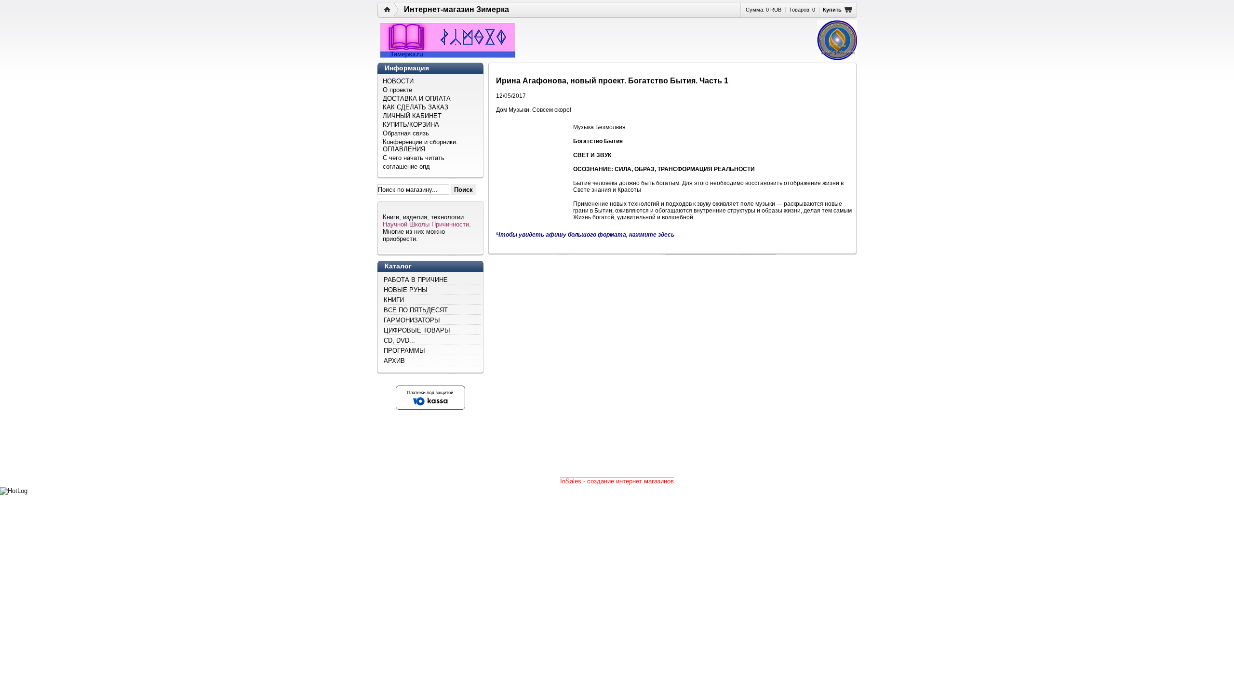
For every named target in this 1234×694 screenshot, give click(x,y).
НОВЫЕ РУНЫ (406, 290)
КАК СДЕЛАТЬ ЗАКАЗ (415, 107)
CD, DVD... (399, 340)
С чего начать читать (413, 157)
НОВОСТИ (398, 81)
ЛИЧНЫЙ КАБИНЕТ (412, 116)
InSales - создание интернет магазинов (617, 481)
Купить (832, 10)
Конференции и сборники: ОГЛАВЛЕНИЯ (420, 145)
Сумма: (763, 10)
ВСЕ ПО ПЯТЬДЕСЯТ (416, 310)
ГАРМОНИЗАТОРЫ (412, 320)
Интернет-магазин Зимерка (456, 9)
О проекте (397, 89)
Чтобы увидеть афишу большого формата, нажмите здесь (585, 234)
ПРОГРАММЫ (404, 350)
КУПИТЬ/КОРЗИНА (411, 124)
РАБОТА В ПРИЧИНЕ (416, 279)
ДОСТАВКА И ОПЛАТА (417, 98)
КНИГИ (394, 300)
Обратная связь (406, 133)
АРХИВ (394, 360)
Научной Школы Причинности (426, 224)
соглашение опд (406, 166)
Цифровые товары (417, 330)
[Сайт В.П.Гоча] (837, 40)
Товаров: (802, 10)
